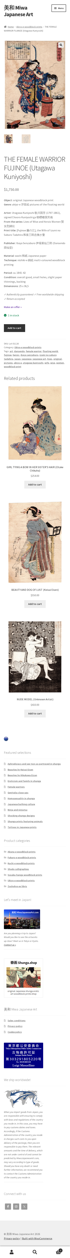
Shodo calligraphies (18, 869)
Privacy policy (15, 1026)
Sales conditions (16, 1020)
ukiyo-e (18, 362)
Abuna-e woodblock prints (22, 851)
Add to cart (14, 328)
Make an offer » (13, 307)
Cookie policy (15, 1031)
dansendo (19, 351)
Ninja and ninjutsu (17, 809)
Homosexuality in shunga (21, 798)
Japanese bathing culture (21, 804)
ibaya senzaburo (29, 355)
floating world (50, 351)
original (57, 358)
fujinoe (8, 355)
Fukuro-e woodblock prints (22, 857)
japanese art (39, 358)
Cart (54, 1249)
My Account (11, 1252)
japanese (26, 358)
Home (11, 26)
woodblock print (12, 366)
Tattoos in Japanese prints (22, 827)
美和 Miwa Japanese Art (18, 11)
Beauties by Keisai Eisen (20, 769)
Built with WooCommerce (37, 1238)
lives (49, 358)
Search (35, 1252)
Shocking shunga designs (21, 815)
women (60, 362)
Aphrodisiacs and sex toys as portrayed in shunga (34, 763)
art (11, 351)
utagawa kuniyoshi (33, 362)
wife (47, 362)
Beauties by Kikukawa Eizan (22, 775)
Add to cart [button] (35, 484)
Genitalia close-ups (18, 792)
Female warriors (16, 786)
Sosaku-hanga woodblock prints (25, 874)
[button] (61, 45)
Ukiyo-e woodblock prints (29, 26)
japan (17, 358)
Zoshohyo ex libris (17, 886)
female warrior (33, 351)
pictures (8, 362)
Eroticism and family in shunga (24, 781)
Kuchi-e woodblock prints (21, 863)
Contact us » (10, 944)
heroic (16, 355)
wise (52, 362)
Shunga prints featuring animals (25, 821)
